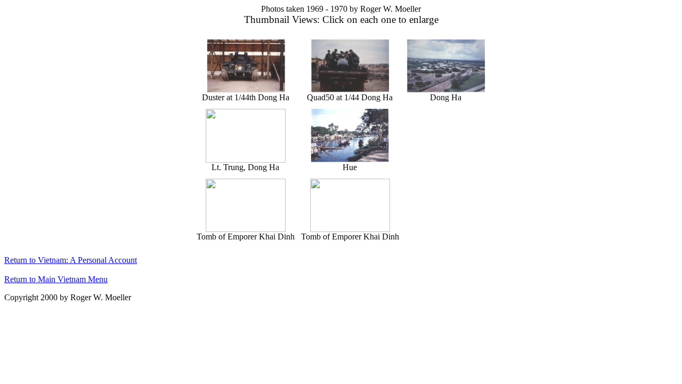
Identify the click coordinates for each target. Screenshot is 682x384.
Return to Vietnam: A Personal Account (70, 260)
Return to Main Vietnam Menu (56, 279)
